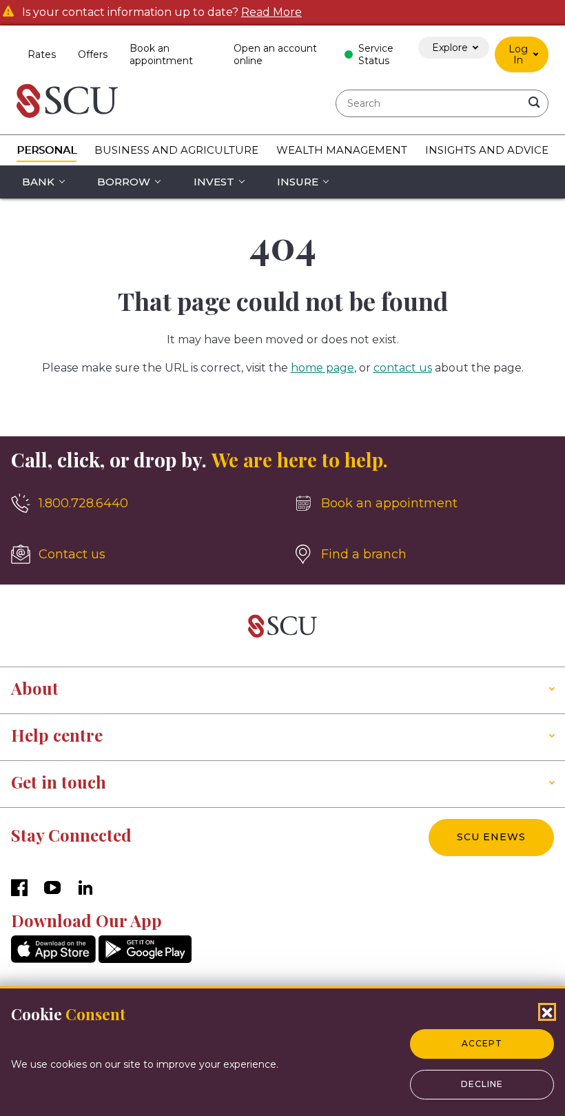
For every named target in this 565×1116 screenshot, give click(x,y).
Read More (271, 12)
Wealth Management (341, 149)
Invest (214, 181)
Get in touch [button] (58, 781)
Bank (38, 181)
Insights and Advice (486, 149)
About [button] (35, 688)
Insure (297, 181)
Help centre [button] (57, 734)
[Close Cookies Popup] (547, 1012)
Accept (482, 1043)
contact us (402, 367)
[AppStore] (53, 959)
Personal (46, 149)
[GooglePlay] (145, 959)
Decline (482, 1084)
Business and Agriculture (176, 149)
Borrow (123, 181)
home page (322, 367)
